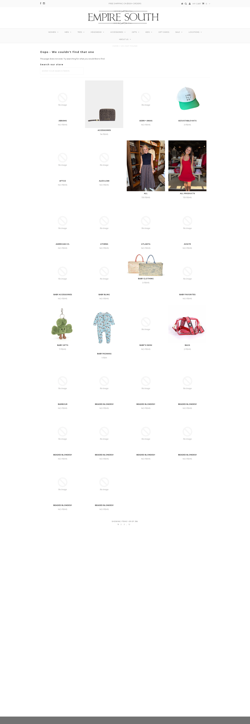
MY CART (200, 3)
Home (116, 46)
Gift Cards (163, 32)
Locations (194, 32)
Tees (80, 32)
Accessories (116, 32)
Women (52, 32)
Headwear (96, 32)
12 (129, 524)
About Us (123, 39)
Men (67, 32)
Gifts (134, 32)
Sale (177, 32)
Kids (148, 32)
